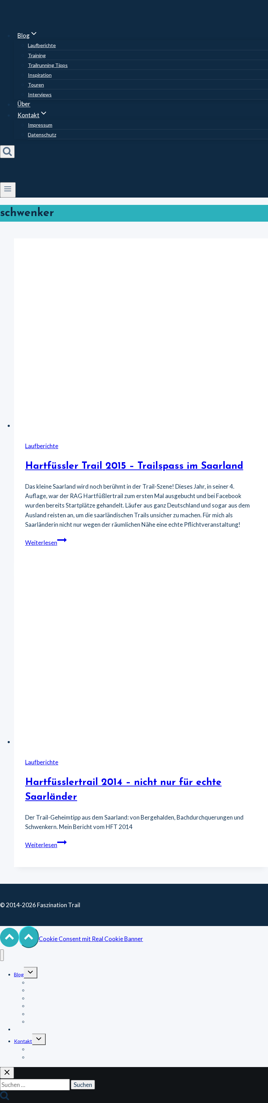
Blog (19, 974)
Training (37, 55)
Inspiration (40, 75)
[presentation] (141, 334)
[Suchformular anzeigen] (7, 151)
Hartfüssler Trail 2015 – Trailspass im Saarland (134, 466)
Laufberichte (42, 45)
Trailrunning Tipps (48, 65)
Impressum (40, 125)
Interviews (40, 94)
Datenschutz (42, 135)
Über (23, 104)
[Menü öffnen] (8, 190)
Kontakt (23, 1041)
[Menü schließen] (2, 955)
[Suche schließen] (7, 1073)
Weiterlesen (46, 542)
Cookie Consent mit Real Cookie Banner (91, 938)
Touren (36, 85)
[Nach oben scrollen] (9, 937)
